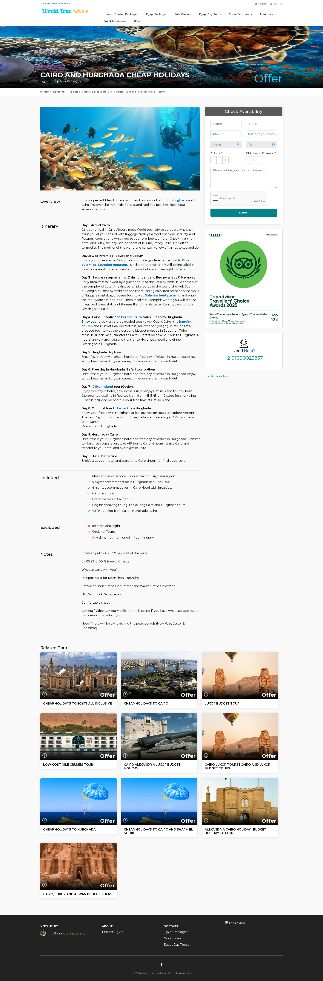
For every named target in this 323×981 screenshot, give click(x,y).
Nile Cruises (183, 14)
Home (107, 14)
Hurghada (178, 200)
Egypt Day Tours (210, 14)
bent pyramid (170, 295)
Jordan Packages (127, 14)
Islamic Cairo (131, 317)
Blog (137, 20)
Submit (244, 212)
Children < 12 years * (261, 153)
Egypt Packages (157, 14)
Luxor (122, 408)
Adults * (216, 153)
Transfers (266, 14)
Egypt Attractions (115, 20)
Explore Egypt (113, 932)
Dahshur (151, 295)
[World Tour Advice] (65, 12)
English (263, 3)
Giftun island (102, 386)
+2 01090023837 (243, 358)
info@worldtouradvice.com (56, 3)
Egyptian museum (112, 265)
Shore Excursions (241, 14)
